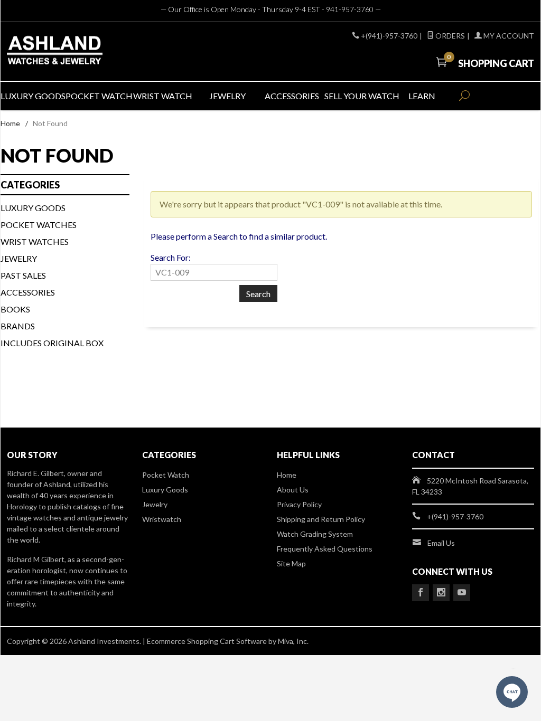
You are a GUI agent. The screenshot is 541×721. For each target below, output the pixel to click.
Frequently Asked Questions (324, 548)
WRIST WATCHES (35, 241)
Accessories (28, 292)
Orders (449, 35)
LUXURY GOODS (33, 96)
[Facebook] (420, 592)
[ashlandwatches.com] (91, 51)
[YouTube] (461, 592)
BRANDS (18, 326)
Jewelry (19, 258)
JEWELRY (227, 96)
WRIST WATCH (162, 96)
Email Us (441, 542)
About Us (293, 489)
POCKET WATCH (98, 96)
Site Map (291, 563)
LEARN (421, 96)
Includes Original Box (52, 343)
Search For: (171, 257)
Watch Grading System (315, 533)
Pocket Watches (39, 225)
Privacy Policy (299, 504)
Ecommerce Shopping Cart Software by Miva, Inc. (228, 641)
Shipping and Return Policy (321, 519)
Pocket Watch (165, 474)
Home (10, 123)
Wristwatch (161, 519)
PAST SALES (23, 275)
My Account (508, 35)
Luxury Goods (165, 489)
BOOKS (15, 309)
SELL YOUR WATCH (356, 96)
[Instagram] (441, 592)
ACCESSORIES (292, 96)
